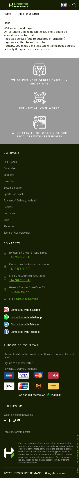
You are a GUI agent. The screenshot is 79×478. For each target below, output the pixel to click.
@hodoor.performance (77, 453)
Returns (8, 206)
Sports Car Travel (13, 194)
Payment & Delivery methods (20, 200)
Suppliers (9, 174)
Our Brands (10, 161)
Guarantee (9, 168)
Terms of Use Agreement (17, 232)
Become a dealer (13, 187)
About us (9, 226)
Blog (6, 219)
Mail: (23, 298)
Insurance (9, 213)
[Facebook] (10, 420)
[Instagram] (15, 420)
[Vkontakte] (5, 420)
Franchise (9, 181)
